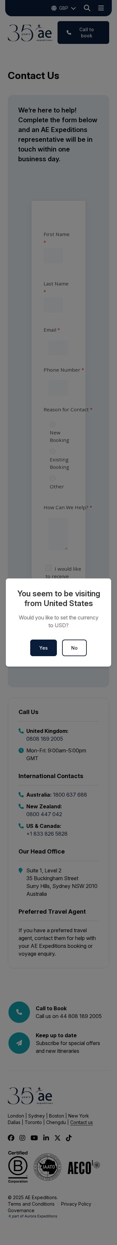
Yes (43, 648)
